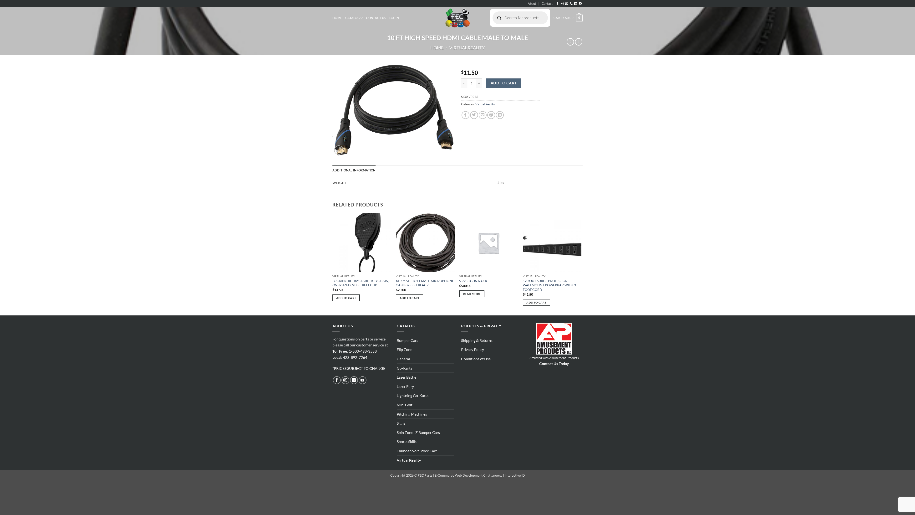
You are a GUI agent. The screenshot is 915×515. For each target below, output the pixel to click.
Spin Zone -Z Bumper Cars (418, 432)
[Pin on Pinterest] (491, 115)
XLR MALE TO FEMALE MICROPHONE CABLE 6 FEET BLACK (425, 283)
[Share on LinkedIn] (500, 115)
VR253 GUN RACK (473, 281)
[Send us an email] (566, 3)
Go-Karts (404, 368)
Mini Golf (404, 404)
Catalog (352, 18)
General (403, 358)
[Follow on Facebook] (557, 3)
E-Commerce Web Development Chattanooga (468, 475)
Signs (401, 423)
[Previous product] (578, 42)
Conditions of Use (476, 358)
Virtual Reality (467, 47)
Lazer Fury (405, 386)
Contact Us (376, 18)
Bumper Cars (407, 340)
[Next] (581, 264)
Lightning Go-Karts (412, 395)
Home (337, 18)
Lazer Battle (406, 377)
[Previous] (332, 264)
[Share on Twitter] (474, 115)
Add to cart (504, 83)
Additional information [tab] (354, 170)
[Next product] (570, 42)
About (532, 3)
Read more (472, 293)
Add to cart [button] (346, 297)
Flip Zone (404, 349)
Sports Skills (407, 441)
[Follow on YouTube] (580, 3)
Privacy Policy (472, 349)
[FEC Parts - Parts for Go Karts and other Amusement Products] (457, 18)
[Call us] (571, 3)
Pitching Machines (412, 414)
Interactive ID (515, 475)
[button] (394, 18)
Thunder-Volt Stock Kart (417, 450)
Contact (547, 3)
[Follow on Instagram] (562, 3)
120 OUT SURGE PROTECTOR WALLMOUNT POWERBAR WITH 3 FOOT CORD (549, 285)
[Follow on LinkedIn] (575, 3)
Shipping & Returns (477, 340)
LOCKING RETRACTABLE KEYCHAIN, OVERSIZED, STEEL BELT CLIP (360, 283)
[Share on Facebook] (465, 115)
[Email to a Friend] (483, 115)
